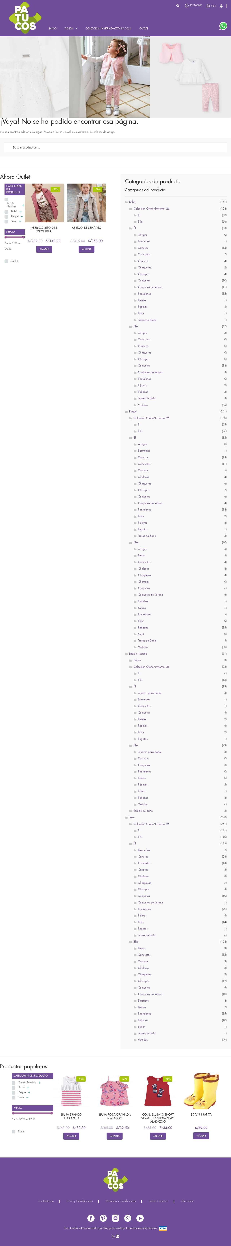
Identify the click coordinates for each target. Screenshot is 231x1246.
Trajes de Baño (147, 320)
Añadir (44, 249)
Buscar (178, 5)
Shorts (141, 1027)
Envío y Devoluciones (79, 1201)
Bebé (14, 211)
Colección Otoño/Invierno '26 (151, 208)
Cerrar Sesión (221, 6)
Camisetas (144, 254)
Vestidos (143, 405)
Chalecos (143, 477)
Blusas (141, 555)
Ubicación (187, 1201)
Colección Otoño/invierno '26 (151, 667)
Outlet (144, 28)
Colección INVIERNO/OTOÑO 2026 (108, 28)
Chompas (143, 274)
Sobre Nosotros (158, 1201)
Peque (15, 216)
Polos (141, 313)
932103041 (195, 5)
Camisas (143, 248)
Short (141, 634)
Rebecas (143, 392)
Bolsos (137, 660)
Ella (140, 221)
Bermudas (144, 241)
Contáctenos (46, 1201)
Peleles (142, 300)
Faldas (142, 608)
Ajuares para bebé (149, 693)
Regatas (143, 529)
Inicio (52, 28)
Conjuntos (144, 280)
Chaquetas (144, 267)
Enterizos (143, 601)
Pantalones (144, 293)
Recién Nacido (11, 205)
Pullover (142, 523)
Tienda (69, 28)
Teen (14, 221)
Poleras (142, 791)
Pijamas (142, 306)
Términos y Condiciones (121, 1201)
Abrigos (142, 235)
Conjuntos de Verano (150, 287)
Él (139, 215)
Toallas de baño (143, 811)
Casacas (143, 261)
